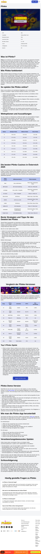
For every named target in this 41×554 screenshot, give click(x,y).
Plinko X (36, 532)
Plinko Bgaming (37, 527)
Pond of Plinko (36, 546)
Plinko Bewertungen (37, 540)
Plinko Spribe (36, 534)
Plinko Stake (37, 520)
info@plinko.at (23, 531)
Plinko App (32, 416)
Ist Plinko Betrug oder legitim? (37, 537)
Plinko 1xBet (37, 523)
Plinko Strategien (37, 543)
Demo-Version (11, 390)
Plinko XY (37, 525)
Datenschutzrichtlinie (25, 523)
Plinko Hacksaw (37, 530)
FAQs (22, 529)
